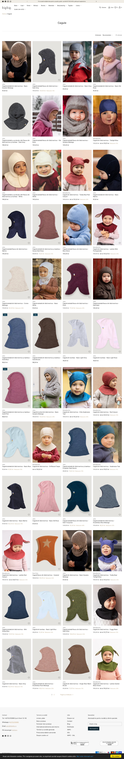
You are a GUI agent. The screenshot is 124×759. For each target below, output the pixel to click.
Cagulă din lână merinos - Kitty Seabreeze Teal (76, 413)
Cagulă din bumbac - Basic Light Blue (44, 629)
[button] (16, 5)
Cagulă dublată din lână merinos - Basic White (45, 304)
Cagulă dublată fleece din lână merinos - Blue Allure (76, 250)
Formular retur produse (43, 724)
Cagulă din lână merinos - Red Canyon (105, 412)
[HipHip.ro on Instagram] (8, 1)
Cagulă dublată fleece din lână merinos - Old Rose (46, 141)
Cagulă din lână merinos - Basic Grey (14, 684)
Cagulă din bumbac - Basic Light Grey (75, 358)
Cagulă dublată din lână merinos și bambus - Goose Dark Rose (46, 250)
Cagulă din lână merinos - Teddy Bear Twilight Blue (105, 576)
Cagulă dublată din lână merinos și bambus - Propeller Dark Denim (77, 467)
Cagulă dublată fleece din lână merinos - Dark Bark (106, 304)
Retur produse (41, 721)
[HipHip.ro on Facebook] (5, 1)
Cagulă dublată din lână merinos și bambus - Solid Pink (16, 413)
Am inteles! (116, 756)
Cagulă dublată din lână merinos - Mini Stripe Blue (14, 630)
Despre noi (70, 718)
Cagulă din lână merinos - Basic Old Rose (45, 521)
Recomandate (107, 35)
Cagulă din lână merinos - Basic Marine (14, 521)
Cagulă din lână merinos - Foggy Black (105, 629)
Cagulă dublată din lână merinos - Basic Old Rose (107, 87)
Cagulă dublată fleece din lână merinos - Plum (76, 304)
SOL (68, 732)
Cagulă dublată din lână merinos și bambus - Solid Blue (16, 358)
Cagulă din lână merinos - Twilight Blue (105, 140)
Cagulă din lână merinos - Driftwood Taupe (46, 466)
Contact (69, 721)
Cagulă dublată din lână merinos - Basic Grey (77, 86)
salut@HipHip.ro (11, 726)
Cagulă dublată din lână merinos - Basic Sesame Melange (15, 87)
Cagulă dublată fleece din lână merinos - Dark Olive (76, 630)
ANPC (69, 730)
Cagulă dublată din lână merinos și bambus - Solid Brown (46, 358)
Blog (68, 724)
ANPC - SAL (71, 735)
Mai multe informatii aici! (85, 756)
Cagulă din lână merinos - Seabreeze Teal (106, 466)
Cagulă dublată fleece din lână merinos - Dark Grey (45, 87)
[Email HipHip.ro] (3, 1)
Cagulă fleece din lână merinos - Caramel (45, 575)
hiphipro (14, 730)
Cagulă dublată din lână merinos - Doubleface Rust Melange (43, 684)
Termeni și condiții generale (45, 730)
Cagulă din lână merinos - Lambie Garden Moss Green (106, 684)
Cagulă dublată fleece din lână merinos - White (45, 195)
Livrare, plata (40, 718)
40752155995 (14, 722)
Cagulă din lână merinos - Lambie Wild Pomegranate (105, 250)
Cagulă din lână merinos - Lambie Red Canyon (14, 576)
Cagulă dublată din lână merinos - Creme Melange (15, 304)
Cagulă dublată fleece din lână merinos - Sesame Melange (76, 141)
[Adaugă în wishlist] (29, 80)
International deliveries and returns (47, 727)
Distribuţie (70, 727)
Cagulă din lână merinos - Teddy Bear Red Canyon (76, 195)
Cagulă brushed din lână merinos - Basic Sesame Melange (45, 413)
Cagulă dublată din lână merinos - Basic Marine (105, 195)
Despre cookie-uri (42, 735)
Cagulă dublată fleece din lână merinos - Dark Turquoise (76, 521)
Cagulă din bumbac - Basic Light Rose (105, 358)
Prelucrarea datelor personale (46, 732)
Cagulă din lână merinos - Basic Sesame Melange (76, 576)
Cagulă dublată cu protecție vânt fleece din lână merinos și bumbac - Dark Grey (16, 141)
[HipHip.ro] (6, 7)
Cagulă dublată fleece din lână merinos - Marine (15, 250)
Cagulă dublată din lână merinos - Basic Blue (16, 466)
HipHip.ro (8, 753)
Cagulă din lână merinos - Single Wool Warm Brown (77, 684)
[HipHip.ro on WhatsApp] (10, 1)
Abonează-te (94, 728)
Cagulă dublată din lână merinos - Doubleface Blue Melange (104, 521)
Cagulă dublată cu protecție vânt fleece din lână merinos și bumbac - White (16, 195)
